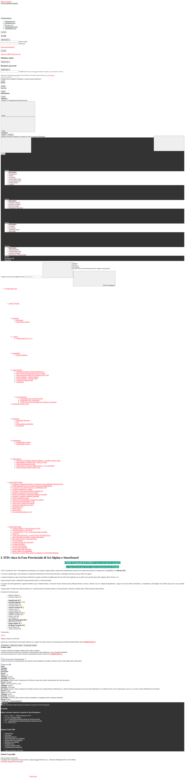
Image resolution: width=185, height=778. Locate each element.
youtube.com (5, 664)
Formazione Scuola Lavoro (20, 404)
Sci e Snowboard (21, 397)
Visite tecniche (17, 459)
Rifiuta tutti (16, 645)
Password (22, 43)
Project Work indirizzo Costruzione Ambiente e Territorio (29, 494)
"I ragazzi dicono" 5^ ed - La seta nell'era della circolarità (29, 532)
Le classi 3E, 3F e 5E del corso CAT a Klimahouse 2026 (29, 487)
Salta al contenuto (6, 1)
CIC (17, 422)
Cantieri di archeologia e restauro (22, 489)
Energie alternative (22, 355)
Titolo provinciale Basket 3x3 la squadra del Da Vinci (32, 375)
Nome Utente (23, 41)
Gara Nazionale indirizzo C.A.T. (22, 512)
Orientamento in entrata (23, 442)
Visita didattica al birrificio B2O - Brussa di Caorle (31, 462)
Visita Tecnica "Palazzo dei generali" (23, 503)
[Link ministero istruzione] (9, 3)
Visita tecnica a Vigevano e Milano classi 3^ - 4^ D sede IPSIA (35, 466)
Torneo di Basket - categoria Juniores (27, 377)
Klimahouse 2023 (17, 507)
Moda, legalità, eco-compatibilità (22, 551)
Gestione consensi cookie (12, 745)
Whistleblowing (9, 744)
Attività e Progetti (14, 303)
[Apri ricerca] (169, 143)
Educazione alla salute (23, 420)
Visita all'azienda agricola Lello (25, 464)
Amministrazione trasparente (13, 747)
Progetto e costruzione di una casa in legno (25, 493)
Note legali (8, 735)
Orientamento (16, 440)
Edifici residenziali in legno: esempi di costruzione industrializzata (32, 486)
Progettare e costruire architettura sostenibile (25, 496)
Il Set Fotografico (17, 540)
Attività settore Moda (15, 527)
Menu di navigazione (109, 285)
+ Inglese (15, 337)
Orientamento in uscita (23, 444)
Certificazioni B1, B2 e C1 (24, 338)
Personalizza (5, 645)
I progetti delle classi (11, 288)
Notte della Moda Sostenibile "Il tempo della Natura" (28, 537)
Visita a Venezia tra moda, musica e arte (28, 467)
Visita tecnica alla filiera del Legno (22, 505)
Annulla (4, 134)
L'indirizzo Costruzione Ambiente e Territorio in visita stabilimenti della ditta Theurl (37, 484)
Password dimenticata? (8, 47)
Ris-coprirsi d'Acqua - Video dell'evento (24, 539)
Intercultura (19, 320)
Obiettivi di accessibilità (12, 742)
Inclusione (15, 318)
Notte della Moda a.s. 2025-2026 (22, 530)
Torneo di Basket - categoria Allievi (27, 378)
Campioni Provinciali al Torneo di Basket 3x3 (30, 371)
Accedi (3, 32)
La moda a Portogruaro (19, 546)
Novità (75, 265)
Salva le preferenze (15, 701)
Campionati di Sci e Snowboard (29, 400)
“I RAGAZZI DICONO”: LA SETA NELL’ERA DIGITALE (31, 535)
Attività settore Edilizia (15, 482)
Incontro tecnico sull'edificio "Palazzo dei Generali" (28, 500)
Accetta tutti (30, 645)
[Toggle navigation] (16, 145)
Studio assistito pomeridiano (24, 424)
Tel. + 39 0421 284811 (14, 717)
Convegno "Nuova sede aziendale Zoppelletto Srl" (27, 491)
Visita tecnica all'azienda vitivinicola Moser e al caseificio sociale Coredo (38, 460)
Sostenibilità (16, 353)
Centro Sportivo (17, 370)
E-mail (21, 71)
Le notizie (76, 267)
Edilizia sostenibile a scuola (20, 498)
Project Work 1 (16, 508)
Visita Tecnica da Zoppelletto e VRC (23, 501)
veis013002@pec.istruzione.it (25, 721)
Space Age (15, 534)
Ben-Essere (16, 419)
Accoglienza (20, 425)
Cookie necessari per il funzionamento (12, 659)
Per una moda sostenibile (19, 547)
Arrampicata (20, 382)
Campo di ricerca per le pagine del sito (12, 277)
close (3, 154)
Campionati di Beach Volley (24, 380)
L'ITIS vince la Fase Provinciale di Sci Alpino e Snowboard (38, 402)
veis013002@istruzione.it (24, 719)
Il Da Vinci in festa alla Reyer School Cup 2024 (30, 373)
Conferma (10, 134)
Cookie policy (9, 733)
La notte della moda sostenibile (21, 549)
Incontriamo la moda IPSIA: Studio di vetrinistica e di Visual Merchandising (35, 553)
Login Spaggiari (50, 75)
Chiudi (3, 86)
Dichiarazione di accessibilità (13, 740)
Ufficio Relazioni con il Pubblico (15, 738)
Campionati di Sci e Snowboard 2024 (31, 398)
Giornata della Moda (18, 544)
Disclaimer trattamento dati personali (12, 761)
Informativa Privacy (11, 737)
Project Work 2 (16, 510)
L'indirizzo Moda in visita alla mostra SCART (26, 528)
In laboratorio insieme (22, 322)
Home (75, 263)
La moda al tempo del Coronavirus (22, 542)
